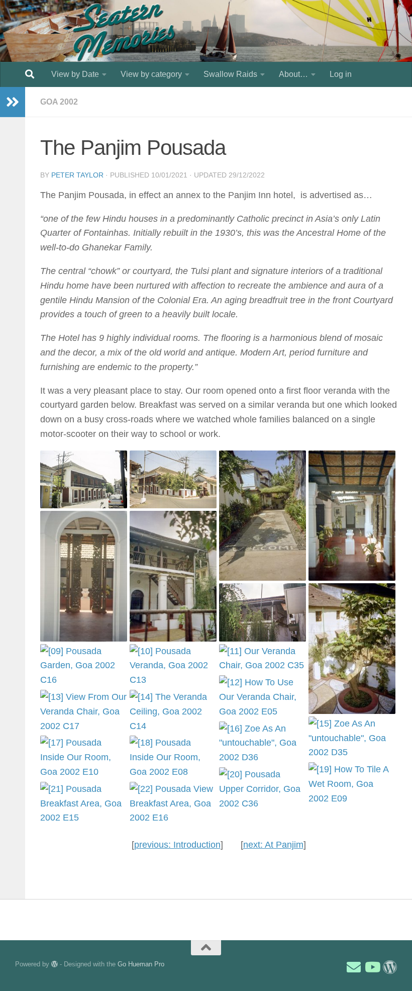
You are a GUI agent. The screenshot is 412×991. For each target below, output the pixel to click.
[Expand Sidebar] (12, 102)
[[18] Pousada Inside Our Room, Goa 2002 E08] (173, 757)
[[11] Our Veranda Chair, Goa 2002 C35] (262, 658)
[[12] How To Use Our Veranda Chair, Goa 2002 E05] (262, 696)
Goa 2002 (59, 102)
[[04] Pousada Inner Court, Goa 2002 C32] (351, 516)
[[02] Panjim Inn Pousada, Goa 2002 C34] (173, 479)
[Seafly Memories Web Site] (390, 967)
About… (293, 74)
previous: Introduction (177, 845)
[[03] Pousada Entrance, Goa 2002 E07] (262, 516)
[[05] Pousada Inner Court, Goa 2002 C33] (83, 576)
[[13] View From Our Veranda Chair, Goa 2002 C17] (83, 711)
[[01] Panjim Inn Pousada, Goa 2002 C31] (83, 479)
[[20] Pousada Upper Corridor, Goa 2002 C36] (262, 788)
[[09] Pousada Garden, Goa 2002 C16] (83, 665)
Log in (341, 74)
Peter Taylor (77, 175)
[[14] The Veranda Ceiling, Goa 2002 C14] (173, 711)
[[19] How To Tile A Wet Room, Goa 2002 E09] (351, 783)
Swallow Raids (230, 74)
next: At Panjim (273, 845)
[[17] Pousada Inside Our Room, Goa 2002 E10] (83, 757)
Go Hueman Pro (141, 964)
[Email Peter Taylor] (354, 967)
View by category (151, 74)
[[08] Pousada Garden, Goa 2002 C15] (351, 648)
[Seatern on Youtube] (372, 967)
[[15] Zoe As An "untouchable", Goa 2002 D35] (351, 738)
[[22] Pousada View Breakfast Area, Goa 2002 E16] (173, 803)
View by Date (75, 74)
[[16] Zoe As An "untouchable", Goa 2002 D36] (262, 743)
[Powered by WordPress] (54, 964)
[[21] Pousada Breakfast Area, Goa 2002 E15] (83, 803)
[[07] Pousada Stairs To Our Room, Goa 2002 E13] (262, 612)
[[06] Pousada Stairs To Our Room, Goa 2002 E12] (173, 576)
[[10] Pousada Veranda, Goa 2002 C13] (173, 665)
